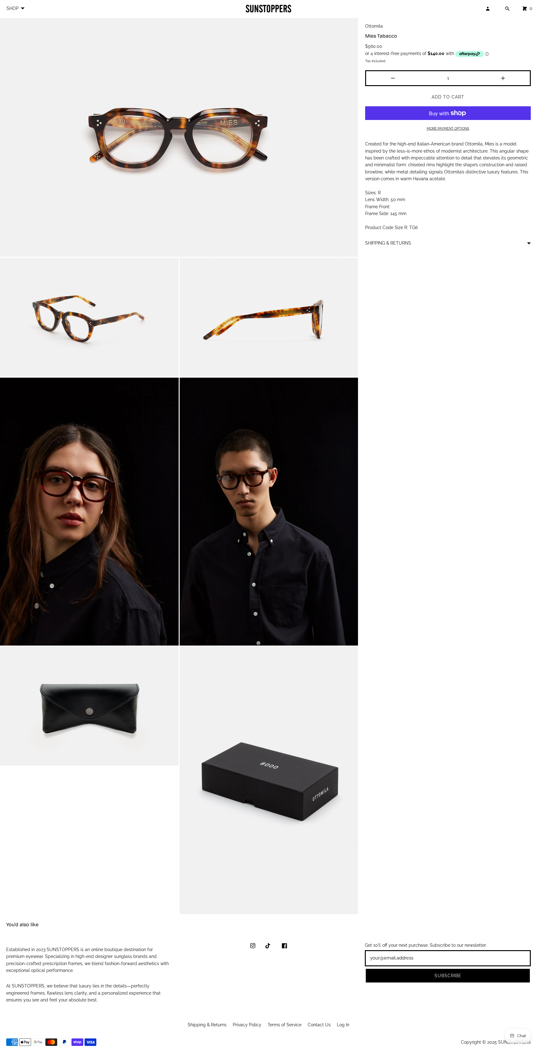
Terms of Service (284, 1024)
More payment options (448, 128)
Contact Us (319, 1024)
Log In (343, 1024)
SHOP (13, 8)
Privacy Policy (247, 1024)
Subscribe (447, 975)
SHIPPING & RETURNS (388, 243)
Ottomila (374, 26)
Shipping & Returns (207, 1024)
